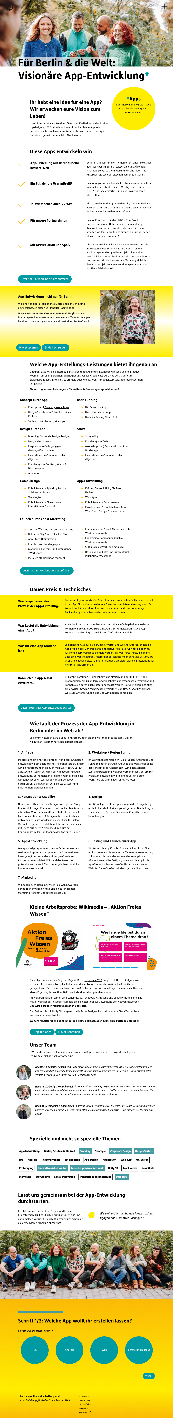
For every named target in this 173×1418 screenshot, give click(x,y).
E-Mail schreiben (55, 347)
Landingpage (75, 998)
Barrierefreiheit (85, 1404)
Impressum (84, 1396)
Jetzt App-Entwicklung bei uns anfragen (45, 279)
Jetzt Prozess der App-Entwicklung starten (46, 707)
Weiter (148, 1376)
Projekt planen (28, 347)
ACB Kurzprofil (85, 1412)
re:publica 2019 (93, 980)
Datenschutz (84, 1400)
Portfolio (121, 1021)
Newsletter (84, 1408)
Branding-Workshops (56, 407)
